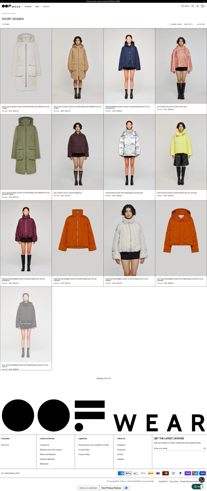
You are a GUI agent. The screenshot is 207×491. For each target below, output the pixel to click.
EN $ (17, 473)
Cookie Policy (84, 450)
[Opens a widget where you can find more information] (198, 487)
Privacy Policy (84, 454)
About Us (5, 445)
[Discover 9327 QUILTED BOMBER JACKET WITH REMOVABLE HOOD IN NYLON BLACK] (26, 324)
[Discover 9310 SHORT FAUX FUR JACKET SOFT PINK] (181, 66)
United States (9, 473)
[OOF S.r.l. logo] (11, 6)
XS (7, 111)
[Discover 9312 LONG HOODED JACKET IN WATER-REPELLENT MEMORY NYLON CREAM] (26, 66)
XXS (3, 111)
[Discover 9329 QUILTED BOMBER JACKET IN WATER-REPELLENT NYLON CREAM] (129, 238)
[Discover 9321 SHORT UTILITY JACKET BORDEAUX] (78, 152)
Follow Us (121, 438)
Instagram (121, 445)
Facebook (121, 450)
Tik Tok (120, 454)
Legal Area (82, 438)
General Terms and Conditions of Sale (93, 445)
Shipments (44, 464)
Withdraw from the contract (51, 450)
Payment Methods (47, 459)
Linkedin (120, 459)
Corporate (5, 438)
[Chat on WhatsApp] (202, 480)
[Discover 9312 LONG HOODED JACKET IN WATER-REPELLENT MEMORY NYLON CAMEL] (78, 66)
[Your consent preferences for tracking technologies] (203, 487)
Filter (202, 24)
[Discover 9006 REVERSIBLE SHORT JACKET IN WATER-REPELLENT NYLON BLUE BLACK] (129, 66)
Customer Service (47, 438)
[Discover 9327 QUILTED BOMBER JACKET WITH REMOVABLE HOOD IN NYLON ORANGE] (181, 238)
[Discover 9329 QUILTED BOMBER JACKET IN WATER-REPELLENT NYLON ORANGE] (78, 238)
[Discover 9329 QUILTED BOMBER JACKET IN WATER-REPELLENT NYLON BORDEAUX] (26, 238)
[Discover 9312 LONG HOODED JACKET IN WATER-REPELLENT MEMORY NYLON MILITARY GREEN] (26, 152)
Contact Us (44, 445)
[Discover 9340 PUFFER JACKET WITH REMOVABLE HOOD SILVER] (129, 152)
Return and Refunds (48, 454)
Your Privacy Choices (111, 488)
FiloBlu (151, 481)
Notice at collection (88, 488)
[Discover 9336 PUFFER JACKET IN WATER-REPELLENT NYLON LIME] (181, 152)
